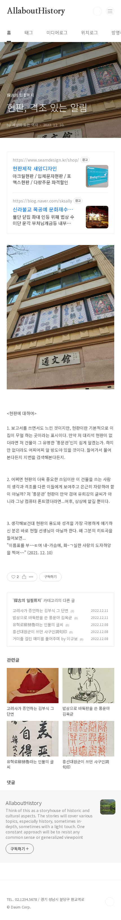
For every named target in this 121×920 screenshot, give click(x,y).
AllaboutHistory (36, 11)
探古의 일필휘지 (27, 600)
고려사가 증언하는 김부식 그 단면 (40, 610)
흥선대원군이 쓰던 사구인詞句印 (40, 631)
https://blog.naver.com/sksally (42, 200)
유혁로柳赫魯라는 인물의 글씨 (38, 624)
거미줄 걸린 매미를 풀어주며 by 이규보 (45, 638)
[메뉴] (110, 11)
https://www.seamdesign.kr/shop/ (46, 160)
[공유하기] (24, 577)
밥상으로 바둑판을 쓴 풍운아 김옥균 (42, 617)
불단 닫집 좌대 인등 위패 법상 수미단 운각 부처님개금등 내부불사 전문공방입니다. (43, 219)
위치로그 (89, 32)
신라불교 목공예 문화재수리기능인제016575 (43, 209)
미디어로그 (57, 32)
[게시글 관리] (31, 577)
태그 (28, 32)
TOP (109, 901)
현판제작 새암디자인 (35, 168)
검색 (97, 11)
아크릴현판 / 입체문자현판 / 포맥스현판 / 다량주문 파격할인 (42, 179)
